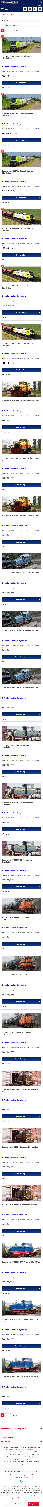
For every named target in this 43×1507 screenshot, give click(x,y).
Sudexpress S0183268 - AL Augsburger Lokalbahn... (17, 1033)
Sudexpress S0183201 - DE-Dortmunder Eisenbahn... (17, 804)
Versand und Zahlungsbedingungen (15, 1471)
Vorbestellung (20, 427)
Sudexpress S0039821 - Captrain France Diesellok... (17, 287)
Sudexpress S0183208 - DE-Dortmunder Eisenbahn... (17, 861)
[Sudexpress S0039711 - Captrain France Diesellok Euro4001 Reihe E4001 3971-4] (21, 102)
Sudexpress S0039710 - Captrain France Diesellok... (17, 57)
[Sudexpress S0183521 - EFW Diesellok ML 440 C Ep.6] (21, 1308)
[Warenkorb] (40, 9)
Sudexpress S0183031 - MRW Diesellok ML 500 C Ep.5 (20, 631)
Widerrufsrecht (32, 1471)
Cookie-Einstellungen (12, 1468)
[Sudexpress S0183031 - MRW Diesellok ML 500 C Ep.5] (21, 619)
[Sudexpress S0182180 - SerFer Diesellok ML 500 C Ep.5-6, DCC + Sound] (21, 389)
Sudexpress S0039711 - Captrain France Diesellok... (17, 115)
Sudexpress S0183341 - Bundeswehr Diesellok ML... (20, 1148)
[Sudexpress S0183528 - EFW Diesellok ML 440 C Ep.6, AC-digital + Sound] (21, 1365)
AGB (31, 1475)
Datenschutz (14, 1475)
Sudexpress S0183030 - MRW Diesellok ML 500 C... (21, 573)
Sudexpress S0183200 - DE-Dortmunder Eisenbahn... (17, 746)
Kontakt (32, 1468)
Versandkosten (32, 1447)
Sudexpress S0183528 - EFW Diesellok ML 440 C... (21, 1377)
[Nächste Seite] (5, 30)
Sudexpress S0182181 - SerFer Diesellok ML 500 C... (20, 459)
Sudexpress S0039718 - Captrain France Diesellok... (17, 172)
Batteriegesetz (24, 1475)
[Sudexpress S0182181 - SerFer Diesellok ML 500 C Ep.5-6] (21, 446)
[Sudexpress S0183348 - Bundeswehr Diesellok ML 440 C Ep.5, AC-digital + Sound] (21, 1193)
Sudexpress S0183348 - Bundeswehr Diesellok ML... (20, 1205)
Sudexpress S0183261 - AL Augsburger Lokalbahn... (17, 976)
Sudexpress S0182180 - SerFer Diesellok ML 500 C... (20, 402)
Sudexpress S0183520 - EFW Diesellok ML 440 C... (21, 1262)
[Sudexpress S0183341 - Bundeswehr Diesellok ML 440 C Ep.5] (21, 1135)
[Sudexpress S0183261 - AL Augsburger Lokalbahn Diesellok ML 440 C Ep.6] (21, 963)
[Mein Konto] (35, 9)
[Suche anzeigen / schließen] (25, 9)
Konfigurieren (33, 1504)
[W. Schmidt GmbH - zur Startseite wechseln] (10, 3)
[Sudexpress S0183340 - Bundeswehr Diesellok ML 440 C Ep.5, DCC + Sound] (21, 1078)
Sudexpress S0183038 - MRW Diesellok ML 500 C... (21, 688)
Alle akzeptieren (20, 1504)
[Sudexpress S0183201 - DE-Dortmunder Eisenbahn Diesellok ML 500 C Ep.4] (21, 791)
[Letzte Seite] (10, 30)
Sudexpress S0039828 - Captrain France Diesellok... (17, 344)
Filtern (6, 20)
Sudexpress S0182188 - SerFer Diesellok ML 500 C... (20, 517)
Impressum (24, 1468)
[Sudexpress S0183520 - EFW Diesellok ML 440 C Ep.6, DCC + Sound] (21, 1250)
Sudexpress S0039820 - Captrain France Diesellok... (17, 229)
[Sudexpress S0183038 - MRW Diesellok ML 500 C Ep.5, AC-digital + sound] (21, 676)
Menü (7, 9)
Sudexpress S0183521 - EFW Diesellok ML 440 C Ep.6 (20, 1320)
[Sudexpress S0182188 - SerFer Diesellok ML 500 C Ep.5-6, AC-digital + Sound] (21, 504)
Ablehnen (8, 1504)
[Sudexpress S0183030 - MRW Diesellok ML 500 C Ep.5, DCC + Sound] (21, 561)
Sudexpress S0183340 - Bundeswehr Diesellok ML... (20, 1091)
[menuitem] (5, 9)
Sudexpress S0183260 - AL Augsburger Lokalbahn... (17, 918)
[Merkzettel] (30, 9)
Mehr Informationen (24, 1498)
